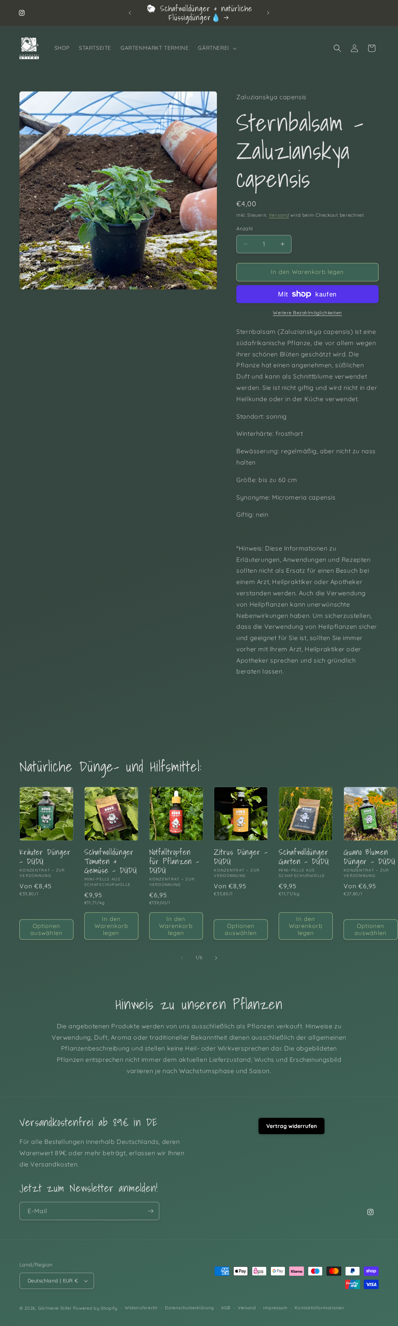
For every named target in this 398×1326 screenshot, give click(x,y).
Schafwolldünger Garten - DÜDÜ (304, 856)
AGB (225, 1307)
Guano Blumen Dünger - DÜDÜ (369, 856)
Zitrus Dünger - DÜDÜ (241, 856)
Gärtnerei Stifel (55, 1308)
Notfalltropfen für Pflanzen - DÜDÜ (174, 861)
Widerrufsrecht (141, 1307)
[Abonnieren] (150, 1211)
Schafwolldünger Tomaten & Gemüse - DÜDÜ (110, 861)
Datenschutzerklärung (189, 1307)
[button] (216, 48)
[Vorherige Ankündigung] (129, 12)
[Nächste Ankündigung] (268, 12)
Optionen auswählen (46, 929)
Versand (279, 215)
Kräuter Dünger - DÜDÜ (45, 856)
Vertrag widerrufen (291, 1126)
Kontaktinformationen (319, 1307)
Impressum (275, 1307)
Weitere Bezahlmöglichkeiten (307, 313)
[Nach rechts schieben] (216, 957)
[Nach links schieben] (181, 957)
